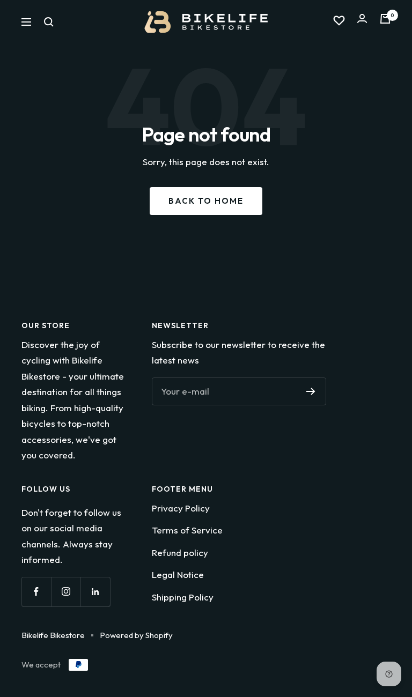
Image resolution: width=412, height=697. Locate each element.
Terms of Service (187, 530)
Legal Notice (178, 574)
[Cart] (385, 21)
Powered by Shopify (136, 635)
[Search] (49, 22)
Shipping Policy (183, 597)
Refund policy (180, 552)
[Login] (362, 21)
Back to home (206, 201)
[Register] (310, 391)
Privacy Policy (181, 508)
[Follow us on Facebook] (36, 591)
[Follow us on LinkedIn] (95, 591)
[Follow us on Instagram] (65, 591)
